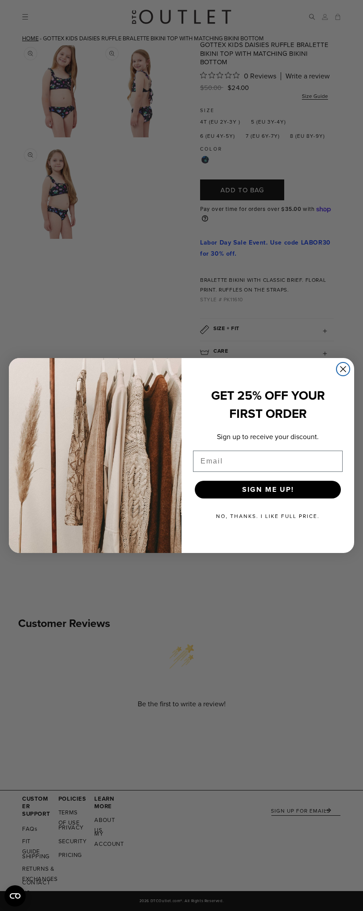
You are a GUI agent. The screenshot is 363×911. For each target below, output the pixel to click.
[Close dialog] (343, 369)
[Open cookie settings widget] (15, 896)
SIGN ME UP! (268, 489)
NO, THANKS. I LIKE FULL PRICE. (268, 516)
